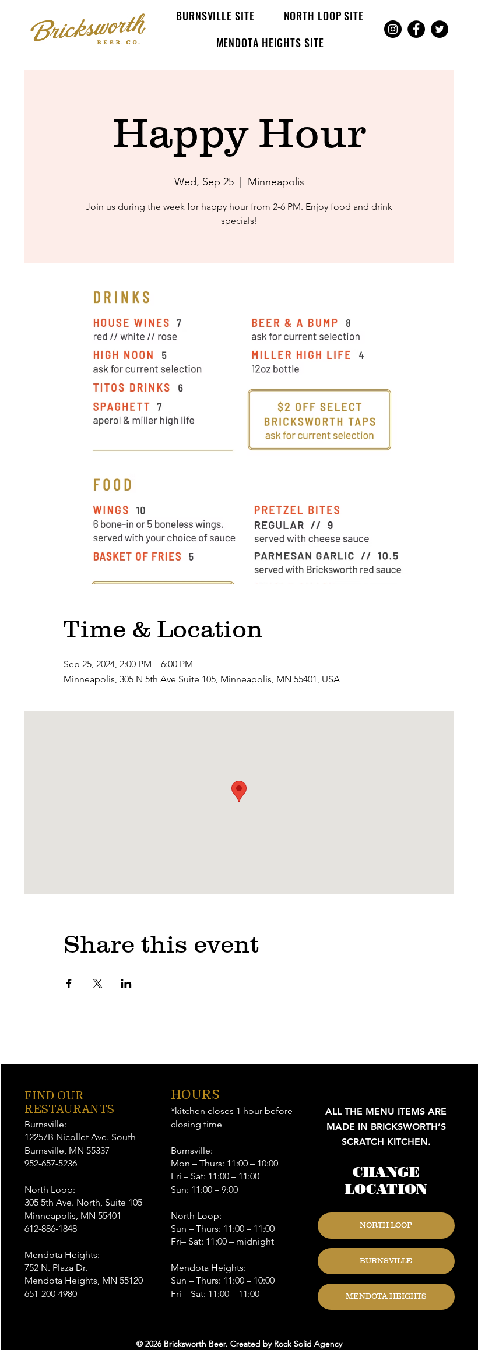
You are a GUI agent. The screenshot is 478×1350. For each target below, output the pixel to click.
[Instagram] (393, 29)
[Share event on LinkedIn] (126, 983)
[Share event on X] (97, 983)
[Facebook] (416, 29)
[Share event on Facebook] (69, 983)
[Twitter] (439, 29)
